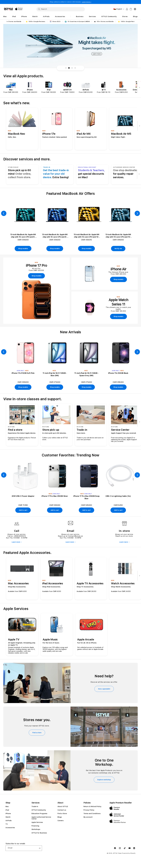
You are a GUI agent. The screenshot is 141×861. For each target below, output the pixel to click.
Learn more (16, 542)
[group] (70, 46)
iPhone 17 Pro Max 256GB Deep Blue (86, 497)
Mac (7, 806)
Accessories (10, 827)
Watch (8, 817)
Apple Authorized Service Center (41, 818)
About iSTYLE (63, 806)
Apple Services (37, 822)
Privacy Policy (88, 810)
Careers (61, 820)
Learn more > (86, 2)
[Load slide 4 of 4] (75, 67)
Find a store (36, 732)
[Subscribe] (39, 848)
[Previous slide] (3, 213)
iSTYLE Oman (117, 853)
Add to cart (23, 510)
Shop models (23, 248)
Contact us (62, 810)
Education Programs (39, 813)
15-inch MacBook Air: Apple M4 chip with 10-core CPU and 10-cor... (86, 235)
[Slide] (70, 46)
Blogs (60, 817)
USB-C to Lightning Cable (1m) (118, 496)
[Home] (8, 9)
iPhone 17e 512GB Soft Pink (23, 373)
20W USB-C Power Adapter (23, 496)
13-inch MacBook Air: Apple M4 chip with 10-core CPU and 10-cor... (118, 235)
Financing (35, 826)
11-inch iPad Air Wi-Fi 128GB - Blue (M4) (55, 374)
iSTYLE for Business (39, 833)
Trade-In (35, 806)
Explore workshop (104, 780)
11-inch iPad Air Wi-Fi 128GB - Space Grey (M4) (86, 374)
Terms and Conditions (92, 813)
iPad (7, 810)
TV (7, 824)
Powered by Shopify (128, 853)
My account (88, 817)
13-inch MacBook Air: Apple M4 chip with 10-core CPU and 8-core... (23, 235)
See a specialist (104, 689)
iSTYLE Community (39, 810)
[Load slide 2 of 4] (68, 67)
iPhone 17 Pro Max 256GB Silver (55, 496)
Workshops (36, 829)
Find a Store (62, 813)
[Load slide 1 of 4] (65, 67)
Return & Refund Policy (92, 806)
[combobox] (60, 9)
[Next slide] (139, 87)
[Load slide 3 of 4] (72, 67)
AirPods (9, 820)
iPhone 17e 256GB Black (118, 373)
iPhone (8, 813)
